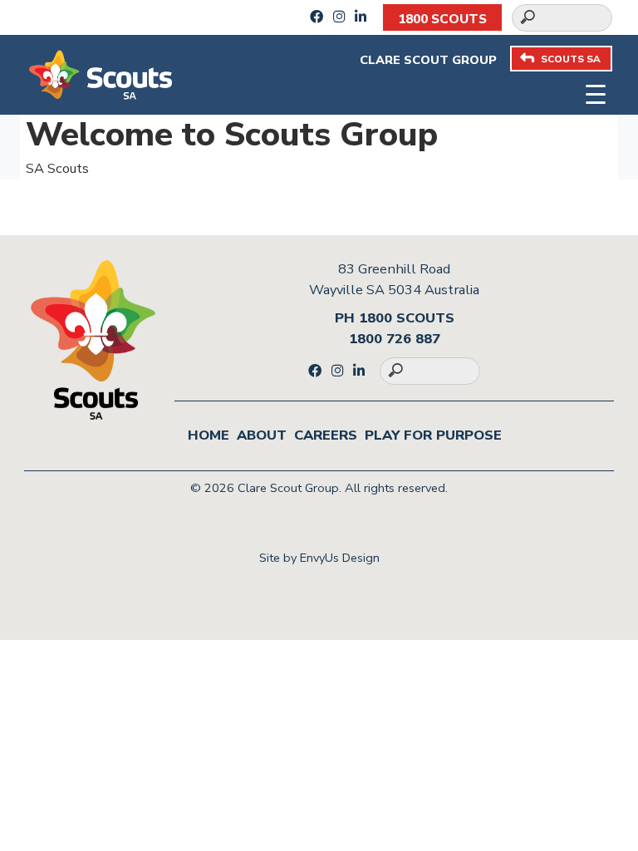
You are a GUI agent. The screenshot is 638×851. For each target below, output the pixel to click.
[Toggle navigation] (595, 91)
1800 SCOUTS (442, 18)
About (262, 435)
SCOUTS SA (571, 59)
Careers (325, 435)
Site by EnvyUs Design (319, 557)
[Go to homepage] (100, 73)
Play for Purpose (433, 435)
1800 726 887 (394, 338)
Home (208, 435)
